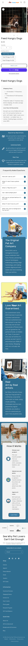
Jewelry (5, 578)
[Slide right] (17, 35)
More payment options (14, 73)
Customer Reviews (8, 591)
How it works (6, 601)
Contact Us (6, 597)
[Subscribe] (21, 552)
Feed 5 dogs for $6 (8, 53)
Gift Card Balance (7, 611)
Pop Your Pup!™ (10, 637)
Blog (4, 630)
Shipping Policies (7, 594)
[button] (3, 2)
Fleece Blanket (7, 571)
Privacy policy (20, 639)
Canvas (5, 564)
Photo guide (6, 604)
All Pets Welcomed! (8, 624)
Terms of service (14, 641)
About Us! (5, 620)
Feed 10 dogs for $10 (8, 57)
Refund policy (12, 639)
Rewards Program (7, 608)
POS (15, 637)
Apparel (5, 568)
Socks (4, 575)
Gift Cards (5, 581)
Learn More (14, 515)
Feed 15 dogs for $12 (8, 60)
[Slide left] (10, 35)
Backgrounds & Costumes (9, 627)
